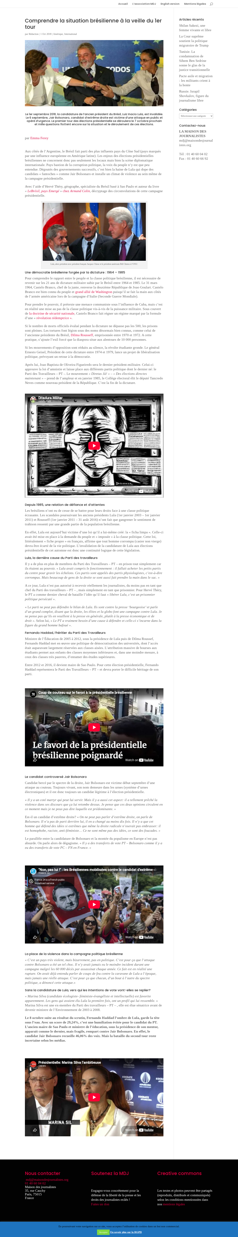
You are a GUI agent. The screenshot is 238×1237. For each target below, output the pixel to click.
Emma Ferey (39, 138)
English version (170, 4)
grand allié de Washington (93, 292)
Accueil (123, 4)
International (70, 34)
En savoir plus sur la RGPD (126, 1232)
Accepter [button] (103, 1232)
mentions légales (174, 1204)
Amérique (58, 34)
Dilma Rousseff (82, 335)
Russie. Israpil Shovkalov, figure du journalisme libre (194, 95)
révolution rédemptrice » (54, 318)
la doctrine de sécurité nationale (51, 313)
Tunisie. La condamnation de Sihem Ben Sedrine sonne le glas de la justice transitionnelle (194, 61)
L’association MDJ (144, 4)
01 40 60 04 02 (35, 1183)
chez (76, 191)
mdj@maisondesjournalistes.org (47, 1179)
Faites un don (100, 1204)
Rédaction (34, 34)
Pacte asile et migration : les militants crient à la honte (196, 80)
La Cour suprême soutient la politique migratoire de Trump (194, 40)
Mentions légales (195, 4)
